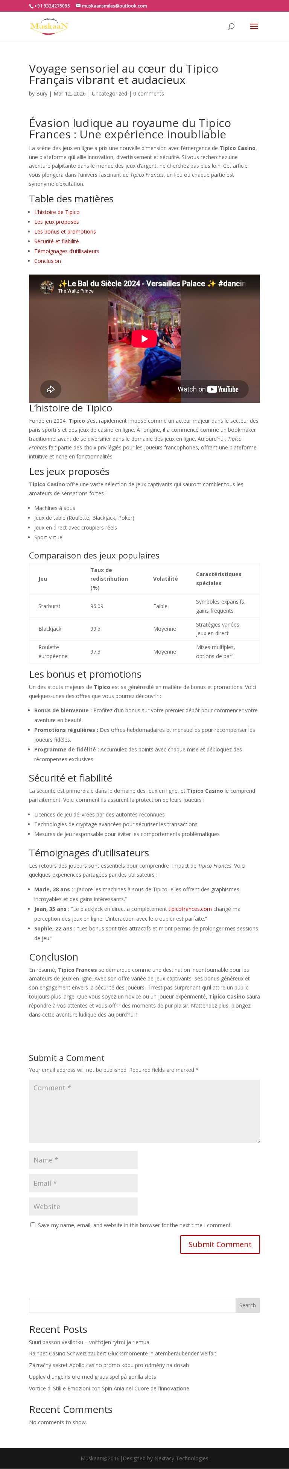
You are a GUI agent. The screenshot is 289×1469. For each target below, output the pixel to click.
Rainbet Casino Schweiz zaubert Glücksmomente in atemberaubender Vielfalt (122, 1353)
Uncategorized (109, 93)
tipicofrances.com (190, 908)
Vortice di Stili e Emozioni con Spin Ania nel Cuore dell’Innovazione (109, 1388)
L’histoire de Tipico (57, 211)
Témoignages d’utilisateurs (66, 251)
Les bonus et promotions (65, 231)
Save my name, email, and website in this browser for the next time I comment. (135, 1225)
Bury (41, 93)
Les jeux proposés (56, 221)
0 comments (148, 93)
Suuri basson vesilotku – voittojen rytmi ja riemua (89, 1342)
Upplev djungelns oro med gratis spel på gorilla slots (92, 1376)
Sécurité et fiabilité (56, 241)
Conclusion (47, 260)
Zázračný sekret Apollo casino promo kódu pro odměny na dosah (109, 1365)
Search (247, 1305)
